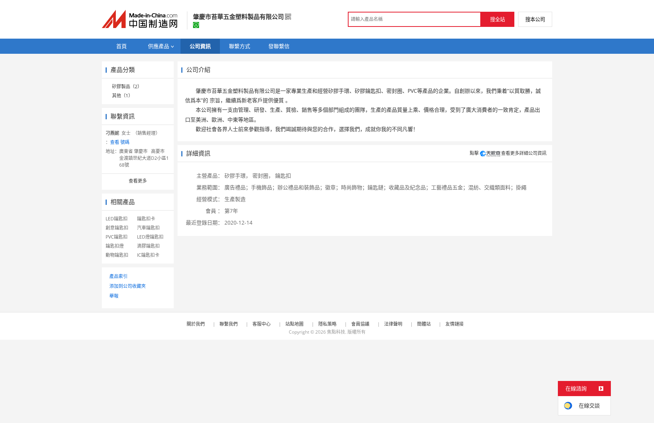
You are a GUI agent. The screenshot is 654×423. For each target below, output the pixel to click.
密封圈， (263, 175)
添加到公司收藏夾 (127, 286)
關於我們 (196, 324)
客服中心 (261, 324)
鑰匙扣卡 (146, 218)
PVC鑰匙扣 (117, 237)
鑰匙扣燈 (115, 246)
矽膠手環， (237, 175)
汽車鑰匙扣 (148, 228)
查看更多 (138, 181)
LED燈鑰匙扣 (150, 237)
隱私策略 (327, 324)
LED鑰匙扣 (117, 218)
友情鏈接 (454, 324)
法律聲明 (393, 324)
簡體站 (424, 324)
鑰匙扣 (283, 175)
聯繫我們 (229, 324)
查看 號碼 (119, 142)
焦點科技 (336, 332)
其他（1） (122, 95)
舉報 (113, 296)
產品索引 (118, 276)
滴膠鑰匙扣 (148, 246)
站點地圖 (294, 324)
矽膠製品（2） (127, 86)
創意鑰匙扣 (117, 228)
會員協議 (360, 324)
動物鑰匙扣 (117, 255)
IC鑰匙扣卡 (148, 255)
